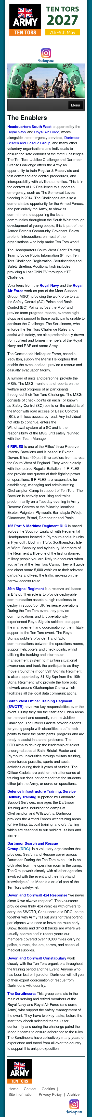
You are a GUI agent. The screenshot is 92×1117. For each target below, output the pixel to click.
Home (13, 1088)
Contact (30, 1088)
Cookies (48, 1088)
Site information (21, 1094)
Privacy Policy (50, 1094)
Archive (73, 1094)
